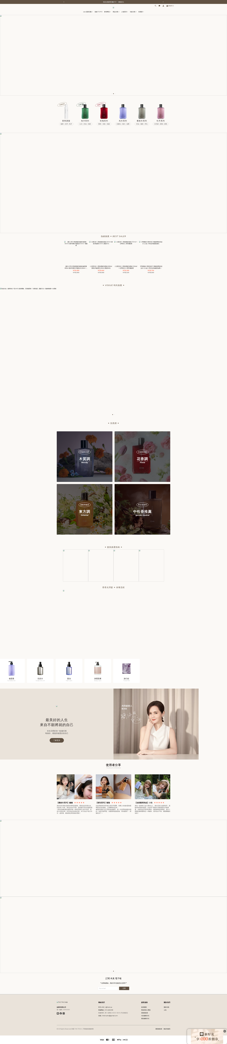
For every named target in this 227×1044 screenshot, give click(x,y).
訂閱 (124, 988)
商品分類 (115, 12)
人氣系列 (124, 12)
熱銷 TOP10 (98, 12)
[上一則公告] (64, 2)
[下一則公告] (163, 2)
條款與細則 (167, 1029)
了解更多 (56, 740)
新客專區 (107, 12)
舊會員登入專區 (146, 1010)
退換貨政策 (144, 1013)
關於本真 (166, 1007)
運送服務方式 (145, 1018)
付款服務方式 (145, 1016)
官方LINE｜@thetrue (105, 1007)
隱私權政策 (159, 1029)
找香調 (140, 12)
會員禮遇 (144, 1007)
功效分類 (132, 12)
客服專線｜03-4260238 (105, 1010)
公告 (165, 1010)
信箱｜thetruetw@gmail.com (108, 1016)
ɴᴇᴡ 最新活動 (87, 12)
